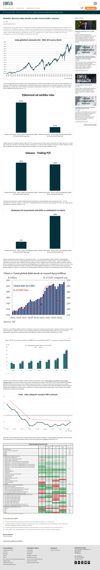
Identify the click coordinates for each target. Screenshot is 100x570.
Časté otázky (30, 550)
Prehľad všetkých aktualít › (90, 124)
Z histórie (5, 552)
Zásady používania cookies (33, 562)
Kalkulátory (29, 553)
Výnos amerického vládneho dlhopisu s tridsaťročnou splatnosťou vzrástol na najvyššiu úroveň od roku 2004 (85, 57)
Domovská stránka (10, 12)
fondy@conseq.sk (78, 559)
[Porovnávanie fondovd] (81, 8)
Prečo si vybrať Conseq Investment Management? (14, 559)
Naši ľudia (5, 553)
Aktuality (18, 12)
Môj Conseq (91, 8)
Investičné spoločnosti (8, 550)
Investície (20, 8)
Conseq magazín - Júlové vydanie (83, 85)
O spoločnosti (8, 8)
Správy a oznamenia (27, 12)
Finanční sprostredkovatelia (9, 564)
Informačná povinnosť (8, 562)
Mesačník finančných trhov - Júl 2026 (84, 31)
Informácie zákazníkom (32, 561)
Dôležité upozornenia (32, 557)
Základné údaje (6, 561)
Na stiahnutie (30, 552)
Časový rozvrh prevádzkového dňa (34, 559)
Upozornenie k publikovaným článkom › (13, 541)
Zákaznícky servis (33, 8)
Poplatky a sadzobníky (32, 555)
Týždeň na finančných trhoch (82, 70)
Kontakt (4, 555)
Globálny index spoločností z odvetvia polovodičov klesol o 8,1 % (85, 108)
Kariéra (4, 557)
